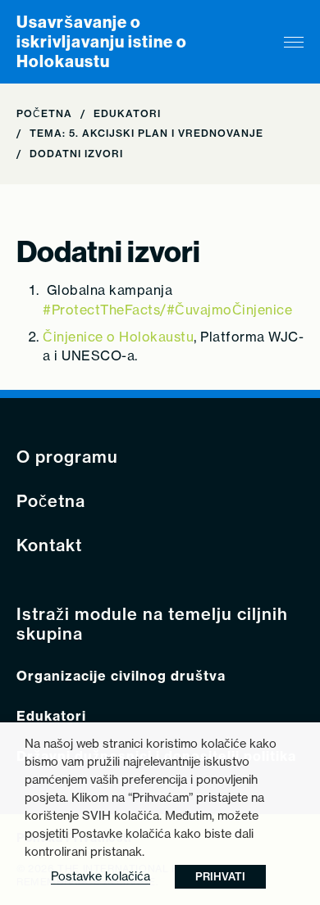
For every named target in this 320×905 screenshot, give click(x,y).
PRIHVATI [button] (220, 876)
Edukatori (127, 113)
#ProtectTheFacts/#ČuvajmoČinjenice (167, 309)
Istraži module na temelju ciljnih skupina (152, 624)
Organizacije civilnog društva (121, 676)
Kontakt (49, 545)
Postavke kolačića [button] (100, 876)
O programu (67, 457)
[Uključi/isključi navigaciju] (294, 42)
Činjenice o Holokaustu (118, 336)
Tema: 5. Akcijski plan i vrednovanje (146, 133)
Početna (44, 113)
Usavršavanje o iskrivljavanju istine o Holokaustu (101, 41)
